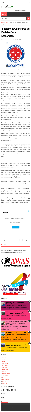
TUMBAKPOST (19, 407)
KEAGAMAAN (5, 375)
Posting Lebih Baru (6, 240)
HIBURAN (4, 371)
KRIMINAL (4, 361)
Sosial (21, 39)
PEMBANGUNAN (6, 373)
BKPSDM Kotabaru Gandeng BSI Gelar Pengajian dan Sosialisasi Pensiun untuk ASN (17, 334)
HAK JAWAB (5, 363)
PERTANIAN (5, 369)
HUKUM (4, 377)
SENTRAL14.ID (18, 408)
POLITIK (4, 360)
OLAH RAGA (5, 365)
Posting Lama (26, 240)
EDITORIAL (5, 358)
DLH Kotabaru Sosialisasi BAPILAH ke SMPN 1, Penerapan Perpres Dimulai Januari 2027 (16, 323)
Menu (4, 14)
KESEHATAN (5, 367)
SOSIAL (4, 381)
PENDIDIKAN (5, 379)
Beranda (16, 240)
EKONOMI (4, 383)
